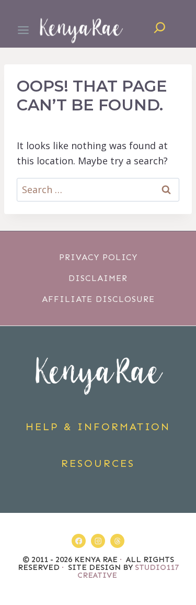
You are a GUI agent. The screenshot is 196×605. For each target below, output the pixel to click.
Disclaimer (98, 278)
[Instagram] (98, 541)
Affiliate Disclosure (98, 299)
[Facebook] (79, 541)
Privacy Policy (98, 257)
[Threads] (117, 541)
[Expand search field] (159, 30)
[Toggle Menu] (23, 30)
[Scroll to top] (182, 563)
